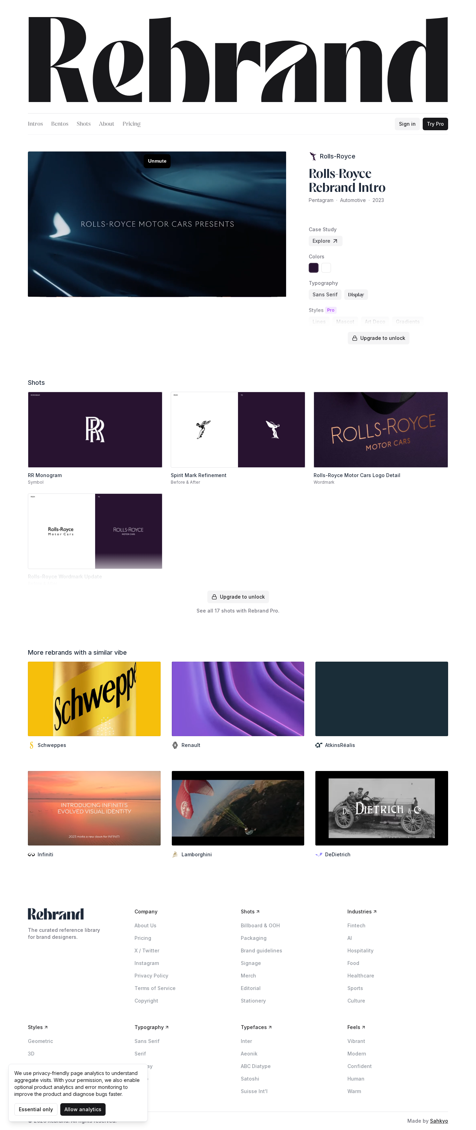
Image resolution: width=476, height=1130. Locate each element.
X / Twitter (147, 950)
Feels (353, 1027)
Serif (140, 1054)
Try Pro (435, 124)
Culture (356, 1001)
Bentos (59, 123)
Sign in (407, 124)
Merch (248, 976)
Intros (35, 123)
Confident (359, 1066)
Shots (84, 123)
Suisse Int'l (254, 1091)
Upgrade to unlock (382, 338)
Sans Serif (147, 1041)
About (106, 123)
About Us (145, 925)
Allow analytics (82, 1109)
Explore (321, 241)
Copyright (146, 1001)
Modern (356, 1054)
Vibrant (356, 1041)
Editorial (251, 988)
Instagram (147, 963)
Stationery (253, 1001)
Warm (354, 1091)
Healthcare (360, 976)
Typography (149, 1027)
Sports (355, 988)
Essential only (36, 1109)
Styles (35, 1027)
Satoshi (250, 1079)
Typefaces (254, 1027)
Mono (141, 1079)
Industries (359, 911)
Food (353, 963)
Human (355, 1079)
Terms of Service (155, 988)
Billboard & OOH (260, 925)
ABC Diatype (256, 1066)
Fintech (356, 925)
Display (144, 1066)
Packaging (254, 938)
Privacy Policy (151, 976)
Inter (246, 1041)
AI (349, 938)
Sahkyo (439, 1121)
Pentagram (321, 200)
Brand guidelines (261, 950)
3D (31, 1054)
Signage (251, 963)
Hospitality (360, 950)
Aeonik (249, 1054)
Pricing (131, 123)
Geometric (40, 1041)
